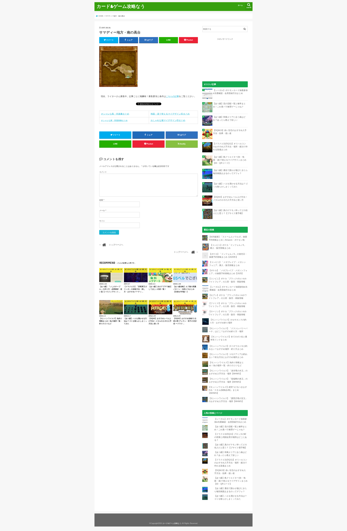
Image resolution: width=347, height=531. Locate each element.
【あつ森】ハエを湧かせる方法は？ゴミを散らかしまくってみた (230, 185)
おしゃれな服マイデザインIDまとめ (168, 120)
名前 (101, 200)
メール (102, 210)
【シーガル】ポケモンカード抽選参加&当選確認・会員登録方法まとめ (230, 91)
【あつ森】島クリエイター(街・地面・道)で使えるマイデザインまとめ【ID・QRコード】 (229, 160)
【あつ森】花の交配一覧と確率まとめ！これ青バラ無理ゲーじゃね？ (229, 105)
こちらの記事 (172, 96)
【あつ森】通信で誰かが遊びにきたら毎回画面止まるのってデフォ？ (230, 171)
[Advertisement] (225, 57)
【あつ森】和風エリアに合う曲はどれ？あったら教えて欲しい (229, 118)
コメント (103, 172)
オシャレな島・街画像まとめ (115, 114)
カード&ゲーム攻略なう (121, 6)
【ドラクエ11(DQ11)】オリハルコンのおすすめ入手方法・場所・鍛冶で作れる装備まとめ (230, 147)
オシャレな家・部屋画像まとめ (114, 120)
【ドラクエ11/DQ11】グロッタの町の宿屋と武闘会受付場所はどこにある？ (230, 437)
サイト (102, 221)
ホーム (240, 5)
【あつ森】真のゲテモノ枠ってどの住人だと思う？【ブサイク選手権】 (230, 211)
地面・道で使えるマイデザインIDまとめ (170, 114)
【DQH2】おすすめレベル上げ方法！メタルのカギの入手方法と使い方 (230, 198)
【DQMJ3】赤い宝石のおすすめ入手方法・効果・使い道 (230, 131)
